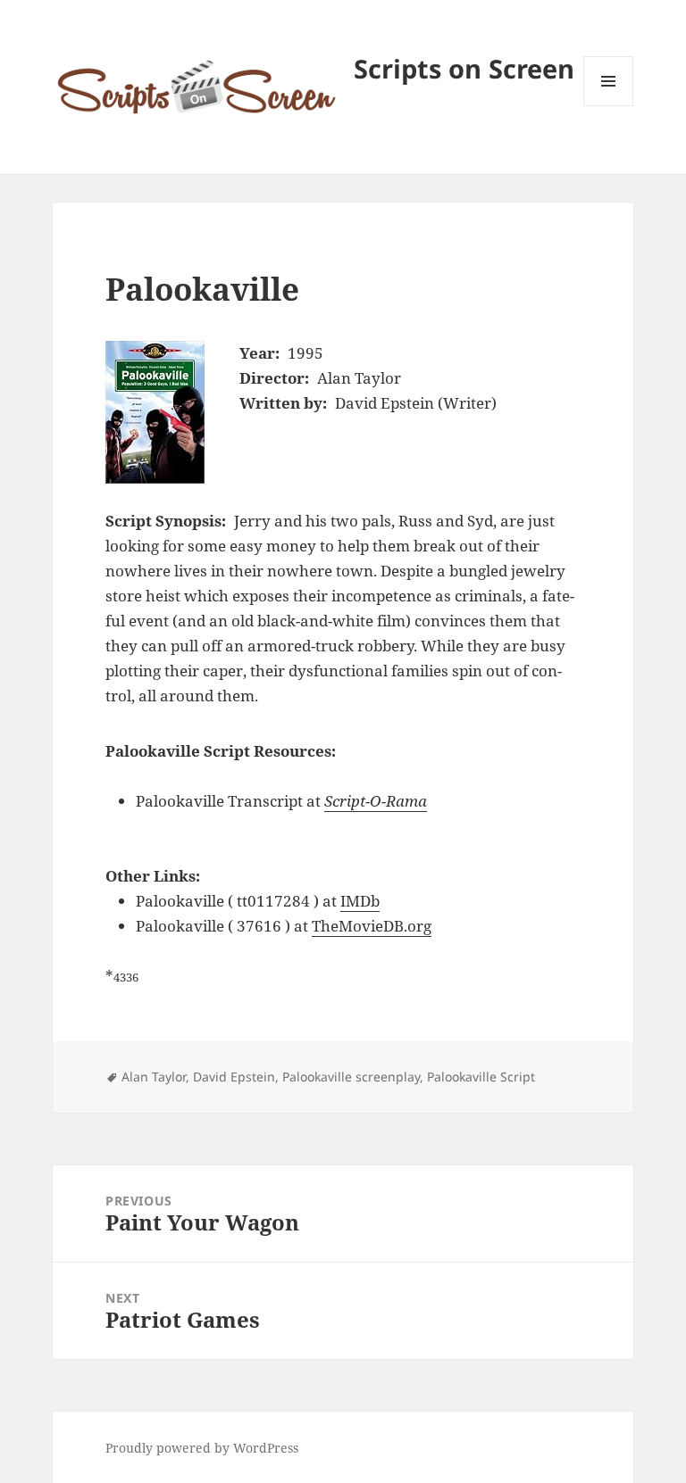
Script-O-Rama (375, 801)
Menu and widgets (608, 105)
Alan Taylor (153, 1076)
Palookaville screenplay (351, 1076)
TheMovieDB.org (371, 925)
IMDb (360, 901)
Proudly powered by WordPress (201, 1447)
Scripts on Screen (464, 68)
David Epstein (234, 1076)
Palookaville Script (481, 1076)
